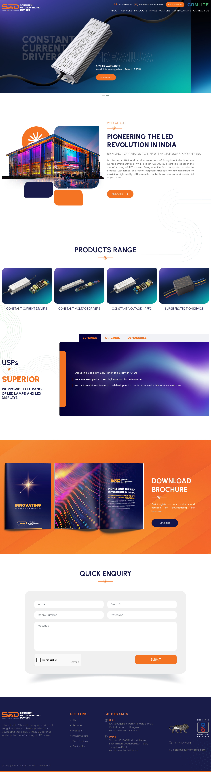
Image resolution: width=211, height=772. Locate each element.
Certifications (181, 10)
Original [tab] (112, 338)
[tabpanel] (105, 379)
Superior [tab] (89, 338)
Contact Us (201, 10)
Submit (156, 659)
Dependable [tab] (137, 338)
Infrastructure (160, 10)
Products (140, 10)
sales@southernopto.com (151, 4)
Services (126, 10)
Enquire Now (175, 4)
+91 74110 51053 (125, 4)
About (115, 10)
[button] (103, 95)
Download (165, 522)
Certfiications (80, 741)
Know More (120, 194)
